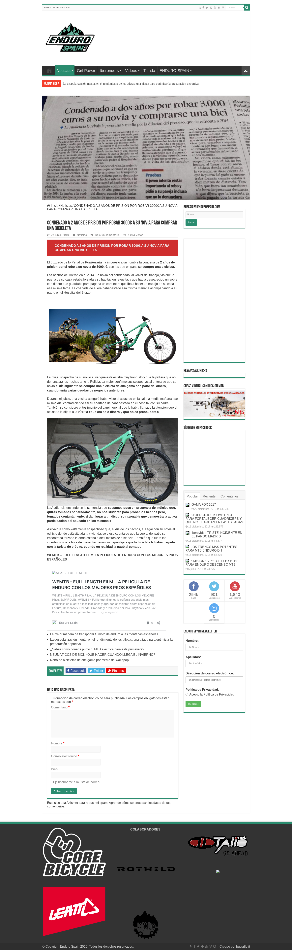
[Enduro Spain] (70, 36)
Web (54, 769)
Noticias (64, 70)
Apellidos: (193, 657)
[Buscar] (247, 8)
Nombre (57, 743)
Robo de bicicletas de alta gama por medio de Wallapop (89, 660)
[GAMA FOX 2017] (188, 505)
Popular (192, 496)
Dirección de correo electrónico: (210, 673)
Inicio (54, 205)
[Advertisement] (214, 300)
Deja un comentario (107, 234)
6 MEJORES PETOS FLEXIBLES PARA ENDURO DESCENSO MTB (212, 562)
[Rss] (199, 7)
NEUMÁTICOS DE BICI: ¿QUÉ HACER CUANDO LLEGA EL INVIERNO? (102, 654)
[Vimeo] (219, 7)
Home (49, 70)
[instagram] (223, 7)
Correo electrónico (65, 756)
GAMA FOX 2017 (203, 504)
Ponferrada (93, 262)
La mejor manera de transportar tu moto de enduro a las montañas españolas (104, 634)
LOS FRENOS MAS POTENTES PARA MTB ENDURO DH (211, 548)
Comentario (60, 707)
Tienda (149, 70)
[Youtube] (215, 7)
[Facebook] (203, 7)
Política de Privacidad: (202, 689)
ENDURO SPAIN (174, 70)
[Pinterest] (211, 7)
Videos (131, 70)
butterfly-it (243, 946)
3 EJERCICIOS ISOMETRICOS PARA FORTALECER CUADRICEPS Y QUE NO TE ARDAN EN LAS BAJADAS (214, 518)
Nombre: (192, 640)
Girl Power (86, 70)
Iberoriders (109, 70)
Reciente (209, 496)
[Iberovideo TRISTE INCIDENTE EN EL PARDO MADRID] (188, 533)
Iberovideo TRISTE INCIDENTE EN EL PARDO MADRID (216, 534)
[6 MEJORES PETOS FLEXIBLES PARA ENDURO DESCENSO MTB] (187, 560)
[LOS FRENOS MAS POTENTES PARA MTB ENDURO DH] (187, 546)
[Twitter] (207, 7)
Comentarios (229, 496)
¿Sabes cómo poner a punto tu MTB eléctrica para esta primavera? (104, 83)
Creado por (227, 946)
